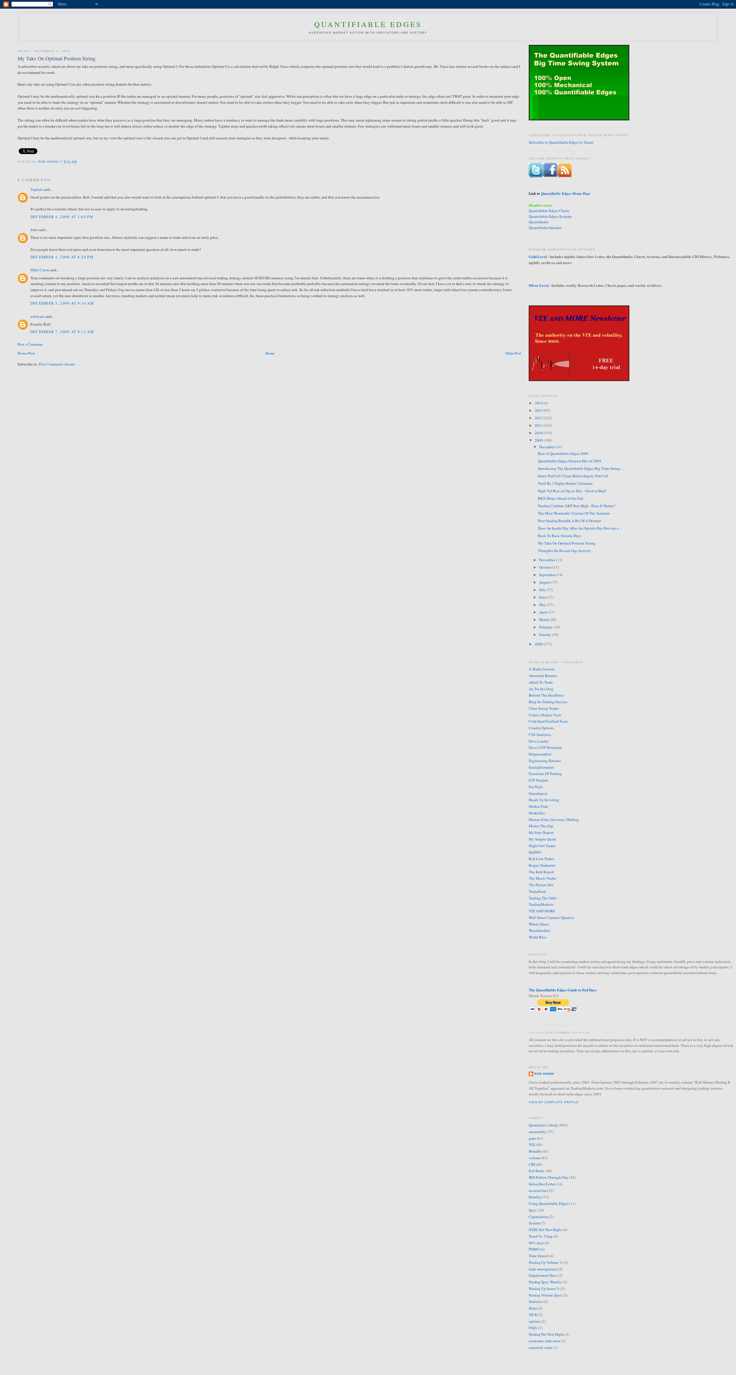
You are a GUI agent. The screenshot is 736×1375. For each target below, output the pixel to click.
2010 (539, 432)
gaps (532, 1138)
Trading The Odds (543, 898)
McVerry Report (541, 832)
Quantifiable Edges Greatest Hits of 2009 (569, 461)
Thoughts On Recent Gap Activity (564, 550)
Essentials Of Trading (545, 773)
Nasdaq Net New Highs (546, 1334)
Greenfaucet (538, 793)
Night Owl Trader (542, 845)
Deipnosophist (540, 754)
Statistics (536, 1301)
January (545, 634)
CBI (532, 1164)
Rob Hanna (48, 161)
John (34, 229)
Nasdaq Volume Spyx (545, 1295)
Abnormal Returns (543, 675)
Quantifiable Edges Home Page (566, 193)
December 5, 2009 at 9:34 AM (62, 303)
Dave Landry (539, 741)
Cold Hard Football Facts (548, 721)
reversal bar (538, 1190)
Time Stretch (539, 1255)
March (544, 619)
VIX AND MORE (542, 911)
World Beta (537, 937)
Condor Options (541, 727)
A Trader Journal (541, 669)
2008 (539, 644)
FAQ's (533, 1327)
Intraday (535, 1196)
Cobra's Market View (545, 715)
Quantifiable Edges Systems (550, 216)
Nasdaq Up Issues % (544, 1288)
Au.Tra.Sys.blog (541, 688)
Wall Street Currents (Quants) (551, 917)
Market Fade (538, 806)
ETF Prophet (538, 780)
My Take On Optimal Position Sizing (566, 543)
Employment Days (543, 1275)
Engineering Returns (545, 760)
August (545, 582)
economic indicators (544, 1340)
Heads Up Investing (544, 799)
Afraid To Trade (541, 682)
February (546, 627)
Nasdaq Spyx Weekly (545, 1281)
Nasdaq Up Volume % (546, 1262)
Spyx (533, 1210)
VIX (532, 1144)
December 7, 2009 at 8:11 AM (62, 331)
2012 (539, 417)
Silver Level (539, 285)
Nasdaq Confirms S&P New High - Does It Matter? (576, 505)
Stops (533, 1308)
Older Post (513, 353)
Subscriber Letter (542, 1183)
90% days (536, 1242)
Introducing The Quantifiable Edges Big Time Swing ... (580, 468)
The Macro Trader (542, 878)
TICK (533, 1314)
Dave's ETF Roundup (545, 747)
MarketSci (537, 813)
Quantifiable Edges (368, 24)
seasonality (537, 1131)
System (534, 1223)
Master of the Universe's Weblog (554, 819)
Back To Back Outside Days (559, 535)
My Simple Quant (542, 839)
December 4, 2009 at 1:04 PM (61, 216)
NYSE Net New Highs (545, 1229)
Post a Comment (30, 344)
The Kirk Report (541, 871)
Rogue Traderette (542, 865)
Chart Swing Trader (544, 708)
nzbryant (37, 316)
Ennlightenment (541, 767)
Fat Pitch (536, 786)
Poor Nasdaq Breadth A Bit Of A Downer (569, 520)
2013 (539, 410)
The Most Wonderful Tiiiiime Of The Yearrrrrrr (574, 513)
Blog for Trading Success (548, 701)
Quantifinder (538, 221)
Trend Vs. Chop (541, 1236)
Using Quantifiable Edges (548, 1203)
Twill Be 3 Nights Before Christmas (565, 483)
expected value (540, 1347)
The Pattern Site (541, 884)
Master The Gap (541, 825)
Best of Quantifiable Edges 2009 (563, 453)
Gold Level (538, 256)
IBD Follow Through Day (548, 1177)
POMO (534, 1249)
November (547, 559)
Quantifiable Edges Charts (549, 210)
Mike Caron (39, 269)
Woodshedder (539, 930)
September (547, 574)
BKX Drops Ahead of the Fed (560, 498)
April (543, 612)
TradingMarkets (541, 904)
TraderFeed (537, 891)
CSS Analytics (540, 734)
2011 (539, 425)
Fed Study (537, 1170)
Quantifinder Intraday (545, 227)
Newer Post (26, 353)
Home (270, 353)
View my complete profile (554, 1102)
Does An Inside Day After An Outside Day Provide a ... (580, 528)
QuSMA (535, 852)
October (545, 567)
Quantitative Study (543, 1125)
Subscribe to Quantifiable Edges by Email (561, 142)
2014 (539, 402)
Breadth (535, 1151)
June (543, 597)
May (543, 604)
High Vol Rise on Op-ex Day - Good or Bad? (572, 490)
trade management (543, 1269)
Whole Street (539, 924)
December (547, 446)
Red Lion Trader (541, 858)
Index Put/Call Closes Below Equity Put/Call (573, 475)
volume (534, 1157)
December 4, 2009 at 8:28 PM (61, 256)
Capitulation (539, 1216)
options (534, 1321)
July (543, 589)
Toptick (36, 189)
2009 (539, 440)
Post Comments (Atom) (57, 364)
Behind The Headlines (546, 695)
